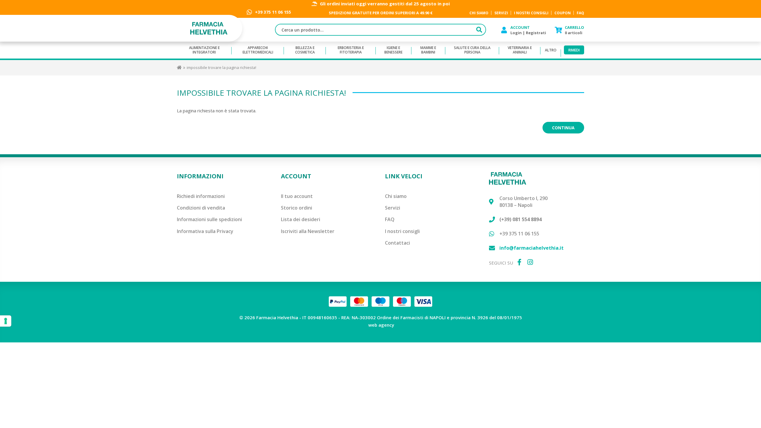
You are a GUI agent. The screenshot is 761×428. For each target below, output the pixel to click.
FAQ (389, 219)
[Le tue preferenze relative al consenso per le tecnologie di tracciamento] (5, 321)
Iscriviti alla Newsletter (307, 231)
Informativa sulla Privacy (205, 231)
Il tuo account (297, 196)
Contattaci (397, 243)
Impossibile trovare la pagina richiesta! (221, 67)
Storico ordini (296, 207)
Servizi (392, 207)
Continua (563, 127)
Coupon (562, 12)
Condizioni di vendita (201, 207)
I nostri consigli (402, 231)
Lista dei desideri (300, 219)
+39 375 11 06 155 (273, 12)
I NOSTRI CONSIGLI (531, 12)
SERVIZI (501, 12)
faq (580, 12)
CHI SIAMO (478, 12)
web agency (381, 325)
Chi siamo (396, 196)
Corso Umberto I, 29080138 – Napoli (523, 201)
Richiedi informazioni (201, 196)
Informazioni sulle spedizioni (209, 219)
